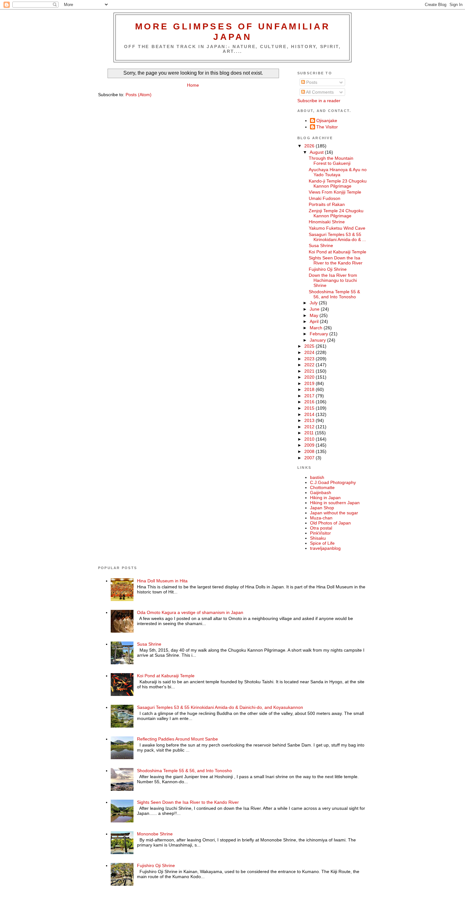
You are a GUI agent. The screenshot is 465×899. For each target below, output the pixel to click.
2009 (310, 445)
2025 (310, 346)
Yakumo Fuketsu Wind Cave (337, 228)
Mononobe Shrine (155, 833)
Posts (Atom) (139, 94)
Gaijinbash (320, 492)
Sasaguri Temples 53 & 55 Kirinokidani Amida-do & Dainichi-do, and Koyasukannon (220, 707)
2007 (310, 457)
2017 (310, 395)
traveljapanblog (325, 548)
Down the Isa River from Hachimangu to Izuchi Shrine (333, 280)
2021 (310, 371)
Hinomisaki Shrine (327, 221)
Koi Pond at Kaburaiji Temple (337, 251)
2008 (310, 451)
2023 (310, 358)
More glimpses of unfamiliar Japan (232, 31)
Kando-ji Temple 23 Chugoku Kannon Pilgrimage (338, 183)
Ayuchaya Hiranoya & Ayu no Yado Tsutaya (338, 172)
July (314, 302)
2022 (310, 364)
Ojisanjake (326, 120)
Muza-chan (321, 517)
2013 (310, 420)
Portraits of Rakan (327, 204)
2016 (310, 401)
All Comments (319, 92)
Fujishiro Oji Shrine (328, 269)
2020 (310, 377)
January (318, 340)
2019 (310, 383)
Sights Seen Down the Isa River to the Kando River (336, 260)
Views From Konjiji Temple (335, 192)
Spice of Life (322, 543)
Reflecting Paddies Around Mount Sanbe (177, 738)
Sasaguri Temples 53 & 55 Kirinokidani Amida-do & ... (337, 237)
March (317, 327)
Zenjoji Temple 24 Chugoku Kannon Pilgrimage (336, 213)
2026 (310, 145)
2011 (309, 432)
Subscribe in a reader (318, 100)
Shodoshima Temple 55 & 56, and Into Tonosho (334, 294)
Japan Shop (322, 507)
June (315, 309)
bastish (317, 477)
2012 (310, 426)
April (315, 321)
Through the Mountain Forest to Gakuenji (331, 161)
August (317, 152)
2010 (310, 439)
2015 (310, 408)
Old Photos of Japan (330, 522)
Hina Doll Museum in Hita (162, 580)
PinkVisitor (320, 533)
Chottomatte (322, 487)
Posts (311, 82)
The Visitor (327, 126)
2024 (310, 352)
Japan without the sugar (334, 512)
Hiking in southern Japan (335, 502)
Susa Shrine (321, 245)
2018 (310, 389)
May (314, 315)
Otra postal (321, 527)
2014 (310, 414)
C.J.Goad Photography (333, 482)
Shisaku (318, 538)
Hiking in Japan (325, 497)
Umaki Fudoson (324, 198)
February (319, 333)
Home (193, 85)
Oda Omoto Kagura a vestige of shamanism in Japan (190, 612)
